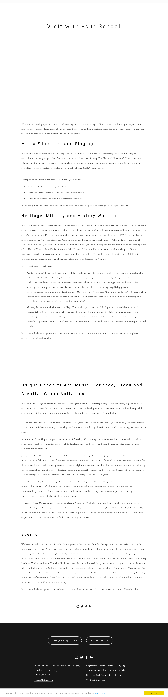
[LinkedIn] (90, 606)
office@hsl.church (43, 679)
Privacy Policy (99, 640)
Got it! (154, 692)
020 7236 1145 (42, 675)
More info (99, 693)
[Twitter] (82, 606)
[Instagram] (77, 606)
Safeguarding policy (64, 640)
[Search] (9, 1)
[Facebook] (86, 606)
